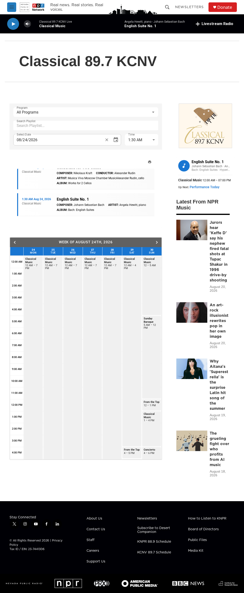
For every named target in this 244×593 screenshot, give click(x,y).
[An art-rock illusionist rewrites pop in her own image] (191, 312)
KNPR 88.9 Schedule (154, 542)
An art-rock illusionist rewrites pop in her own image (219, 320)
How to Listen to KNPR (207, 518)
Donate (224, 7)
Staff (90, 540)
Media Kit (195, 551)
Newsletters (189, 7)
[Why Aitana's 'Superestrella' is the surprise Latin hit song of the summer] (191, 369)
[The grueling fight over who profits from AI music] (191, 441)
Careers (92, 551)
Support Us (95, 561)
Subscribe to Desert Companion (153, 530)
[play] (13, 24)
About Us (94, 518)
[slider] (35, 23)
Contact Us (95, 529)
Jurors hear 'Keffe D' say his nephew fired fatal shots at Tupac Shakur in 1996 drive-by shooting (219, 251)
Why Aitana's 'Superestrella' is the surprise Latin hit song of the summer (219, 385)
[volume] (27, 24)
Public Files (197, 540)
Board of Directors (203, 529)
